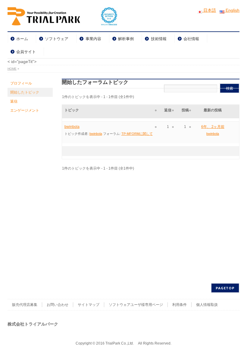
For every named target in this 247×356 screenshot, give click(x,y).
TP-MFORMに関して (137, 133)
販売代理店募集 (24, 305)
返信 (13, 101)
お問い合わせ (57, 305)
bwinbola (72, 127)
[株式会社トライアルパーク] (63, 18)
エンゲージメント (24, 110)
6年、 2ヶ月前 (212, 127)
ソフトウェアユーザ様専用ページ (136, 305)
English (231, 10)
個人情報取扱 (207, 305)
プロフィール (21, 83)
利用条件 (179, 305)
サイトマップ (88, 305)
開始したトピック (24, 92)
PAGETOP (225, 288)
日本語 (209, 10)
